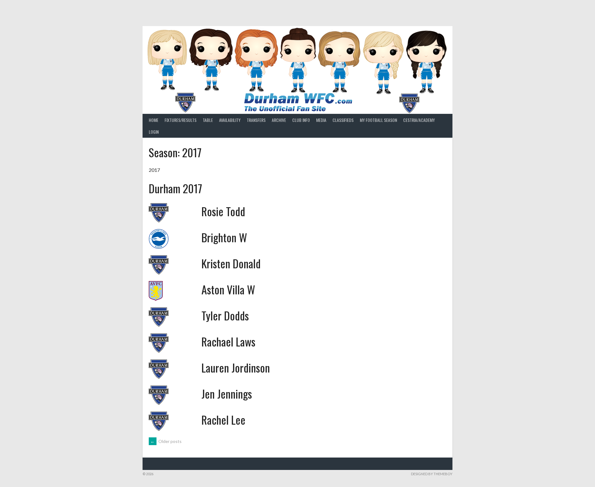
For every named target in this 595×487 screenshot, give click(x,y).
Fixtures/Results (180, 120)
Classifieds (343, 120)
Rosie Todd (223, 211)
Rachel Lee (223, 419)
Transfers (256, 120)
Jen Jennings (226, 393)
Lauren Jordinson (235, 367)
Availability (229, 120)
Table (208, 120)
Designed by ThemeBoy (431, 474)
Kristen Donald (231, 263)
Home (153, 120)
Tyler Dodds (225, 315)
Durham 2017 (175, 188)
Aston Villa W (228, 289)
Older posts (166, 441)
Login (154, 131)
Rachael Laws (228, 341)
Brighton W (224, 237)
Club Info (301, 120)
